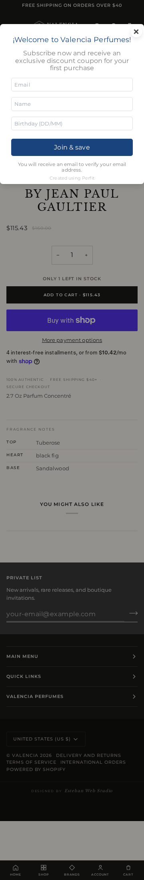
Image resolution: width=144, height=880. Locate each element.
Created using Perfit (72, 178)
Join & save (72, 147)
